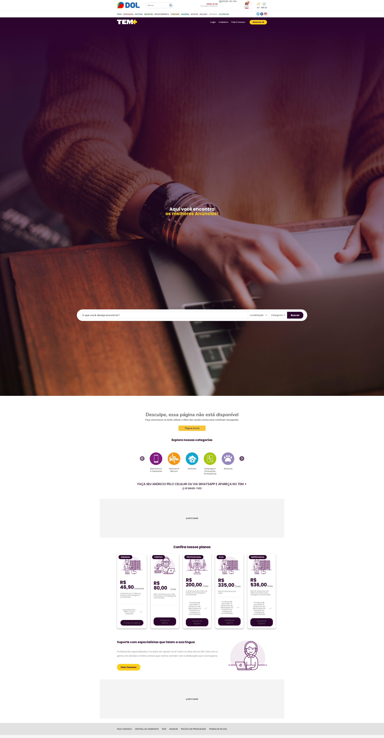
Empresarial (257, 557)
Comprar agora (165, 621)
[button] (128, 14)
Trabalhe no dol (218, 729)
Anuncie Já (258, 22)
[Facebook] (261, 14)
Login (213, 22)
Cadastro (223, 22)
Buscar (295, 315)
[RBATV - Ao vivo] (246, 7)
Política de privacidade (193, 729)
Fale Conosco (238, 22)
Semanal (125, 557)
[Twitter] (258, 14)
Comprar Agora (131, 622)
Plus (221, 557)
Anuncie (173, 729)
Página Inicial (192, 428)
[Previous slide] (142, 458)
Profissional (194, 557)
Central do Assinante (147, 729)
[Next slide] (241, 458)
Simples (158, 557)
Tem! (164, 729)
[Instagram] (265, 14)
